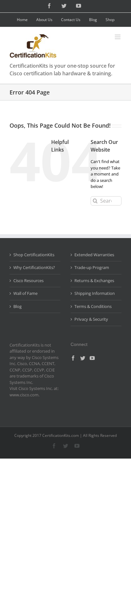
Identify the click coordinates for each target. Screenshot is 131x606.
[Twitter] (82, 358)
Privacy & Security (91, 319)
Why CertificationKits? (34, 267)
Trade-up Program (91, 267)
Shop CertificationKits (33, 255)
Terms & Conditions (93, 306)
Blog (17, 306)
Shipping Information (94, 293)
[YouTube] (92, 358)
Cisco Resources (28, 280)
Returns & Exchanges (94, 280)
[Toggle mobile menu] (118, 37)
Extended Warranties (94, 255)
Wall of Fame (25, 293)
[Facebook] (73, 358)
